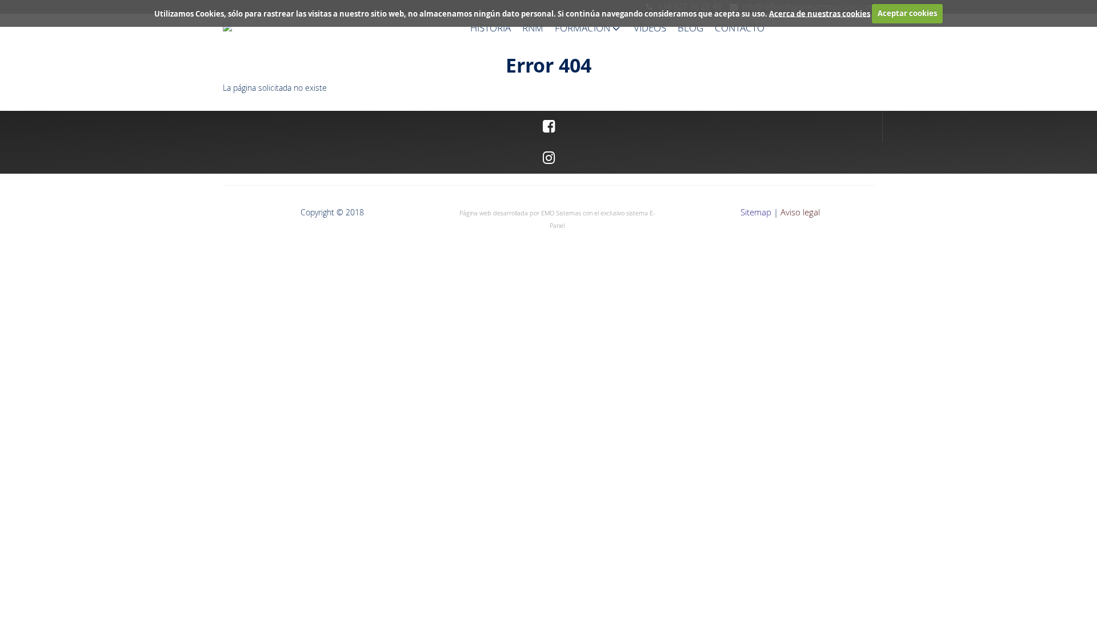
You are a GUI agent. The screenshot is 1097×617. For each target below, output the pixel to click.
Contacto (739, 27)
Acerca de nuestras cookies (819, 13)
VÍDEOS (650, 27)
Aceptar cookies (907, 13)
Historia (490, 27)
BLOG (690, 27)
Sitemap (755, 212)
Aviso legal (800, 212)
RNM (532, 27)
